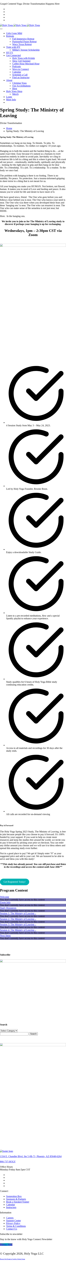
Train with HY (13, 47)
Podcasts (16, 66)
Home (9, 128)
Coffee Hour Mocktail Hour (25, 63)
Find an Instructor (20, 77)
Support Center (13, 1220)
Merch (15, 94)
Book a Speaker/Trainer (17, 1201)
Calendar (16, 72)
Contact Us (11, 1229)
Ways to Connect (20, 69)
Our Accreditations (21, 85)
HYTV (9, 52)
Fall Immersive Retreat (23, 38)
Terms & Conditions (16, 1226)
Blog (14, 88)
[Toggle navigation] (1, 28)
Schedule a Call (19, 74)
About (9, 80)
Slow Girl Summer (21, 61)
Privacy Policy (13, 1223)
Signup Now (6, 1244)
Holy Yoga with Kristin (23, 58)
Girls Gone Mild (14, 33)
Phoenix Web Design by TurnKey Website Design (12, 1259)
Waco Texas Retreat (22, 44)
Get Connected (13, 55)
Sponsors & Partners (16, 1199)
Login (9, 97)
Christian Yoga (19, 83)
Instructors (11, 1207)
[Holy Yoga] (20, 25)
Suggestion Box (14, 1196)
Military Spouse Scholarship (26, 50)
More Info (11, 99)
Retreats (10, 36)
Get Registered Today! (14, 881)
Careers (10, 1217)
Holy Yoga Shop (14, 91)
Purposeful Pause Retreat (24, 41)
